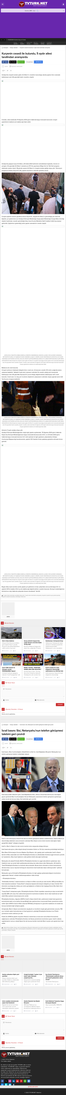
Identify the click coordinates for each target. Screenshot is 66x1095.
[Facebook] (2, 1081)
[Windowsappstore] (9, 1084)
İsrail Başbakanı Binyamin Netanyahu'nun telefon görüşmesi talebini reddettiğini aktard (41, 927)
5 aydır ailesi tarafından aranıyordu (33, 595)
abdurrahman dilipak (8, 927)
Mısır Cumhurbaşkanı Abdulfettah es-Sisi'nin (26, 929)
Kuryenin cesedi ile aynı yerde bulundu (51, 595)
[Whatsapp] (25, 1081)
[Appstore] (2, 1084)
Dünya (11, 47)
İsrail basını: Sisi (11, 929)
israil (18, 927)
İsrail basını (4, 929)
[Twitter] (6, 1081)
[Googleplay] (6, 1084)
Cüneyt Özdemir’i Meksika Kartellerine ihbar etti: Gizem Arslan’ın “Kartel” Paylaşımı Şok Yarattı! (32, 39)
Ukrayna (13, 930)
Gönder (22, 62)
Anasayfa (5, 47)
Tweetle (14, 62)
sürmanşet (17, 596)
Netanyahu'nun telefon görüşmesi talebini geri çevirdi (50, 929)
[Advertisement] (33, 25)
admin (6, 66)
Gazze (15, 927)
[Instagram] (9, 1081)
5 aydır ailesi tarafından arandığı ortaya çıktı (14, 595)
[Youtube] (17, 1081)
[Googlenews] (28, 1081)
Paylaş (6, 62)
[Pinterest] (21, 1081)
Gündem (16, 47)
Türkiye (9, 930)
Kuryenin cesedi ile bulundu (8, 596)
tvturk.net (23, 596)
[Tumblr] (13, 1084)
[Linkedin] (13, 1081)
